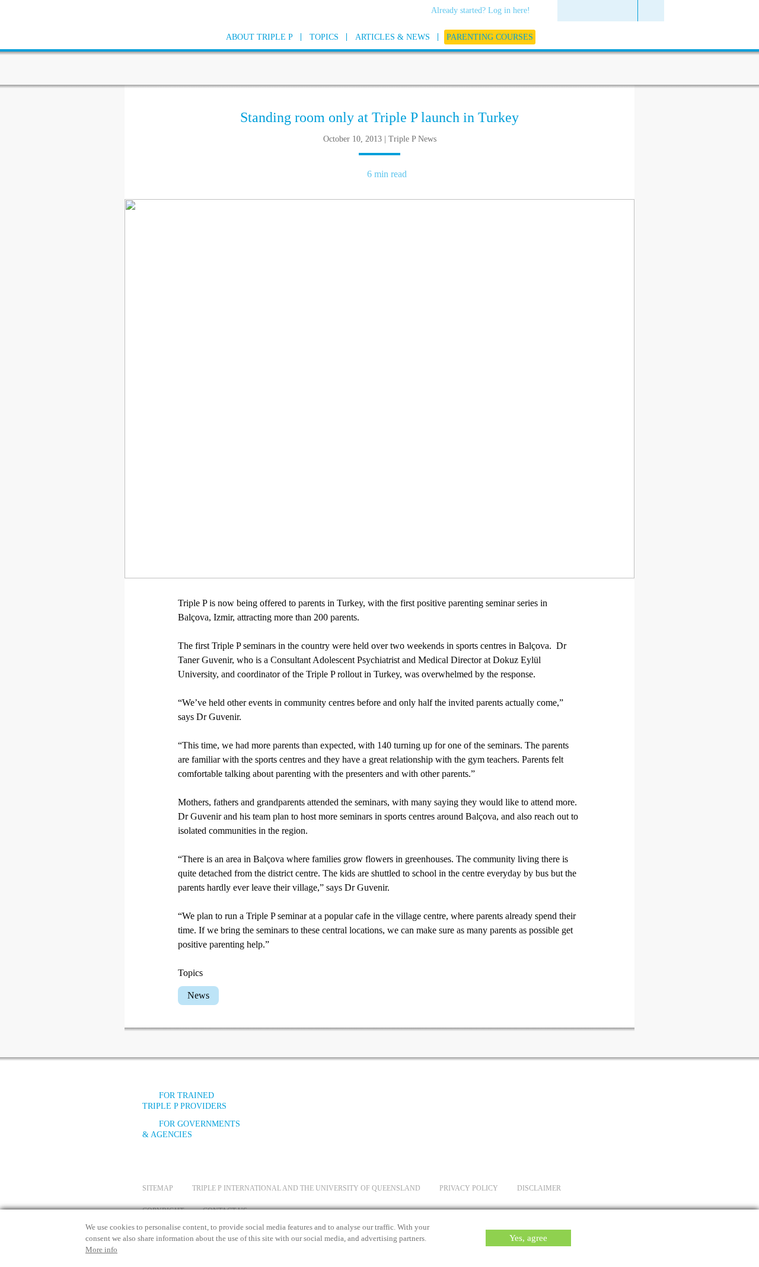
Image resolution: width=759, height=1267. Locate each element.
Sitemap (157, 1188)
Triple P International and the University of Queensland (306, 1188)
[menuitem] (484, 11)
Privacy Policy (468, 1188)
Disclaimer (539, 1188)
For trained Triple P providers (184, 1101)
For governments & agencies (191, 1129)
